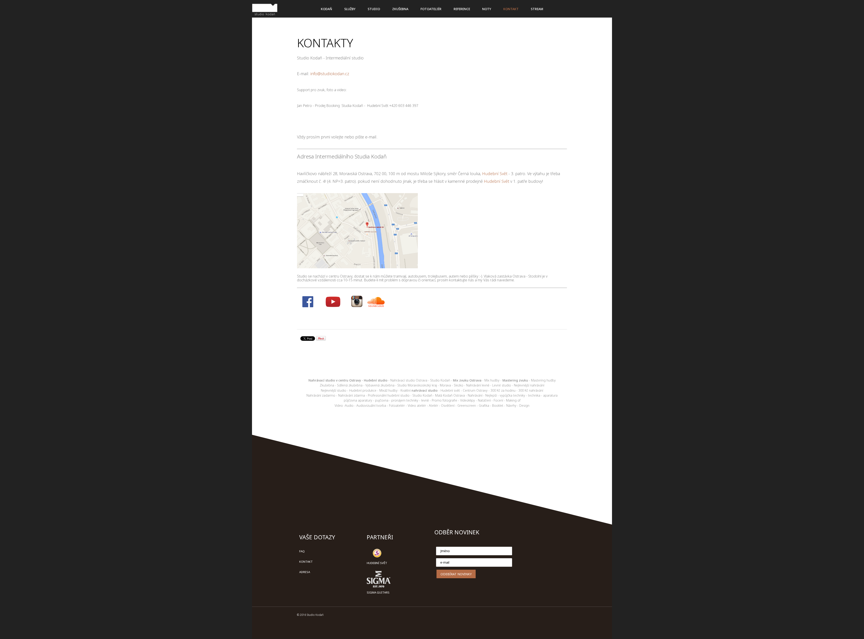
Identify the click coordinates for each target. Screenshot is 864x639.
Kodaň (326, 9)
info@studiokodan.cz (329, 73)
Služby (350, 9)
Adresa (304, 572)
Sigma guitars (378, 592)
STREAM (537, 9)
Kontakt (306, 562)
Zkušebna (400, 9)
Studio (374, 9)
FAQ (302, 551)
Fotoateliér (431, 9)
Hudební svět (377, 563)
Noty (486, 9)
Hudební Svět (494, 173)
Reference (462, 9)
